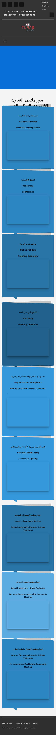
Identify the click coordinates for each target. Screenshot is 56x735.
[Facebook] (4, 4)
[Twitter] (10, 4)
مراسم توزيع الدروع (28, 243)
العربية (44, 9)
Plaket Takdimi (28, 249)
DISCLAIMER (7, 723)
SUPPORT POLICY (23, 723)
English (45, 6)
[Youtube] (21, 4)
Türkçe (45, 2)
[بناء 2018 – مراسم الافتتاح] (28, 342)
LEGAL (35, 723)
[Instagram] (16, 4)
